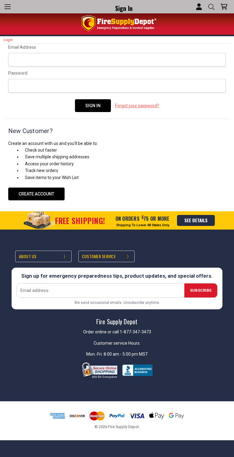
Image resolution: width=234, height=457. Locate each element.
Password (17, 73)
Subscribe (200, 290)
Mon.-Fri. (95, 354)
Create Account (36, 194)
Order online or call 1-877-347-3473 (117, 331)
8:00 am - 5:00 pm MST (126, 354)
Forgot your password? (137, 105)
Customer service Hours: (117, 343)
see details (195, 220)
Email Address (22, 47)
